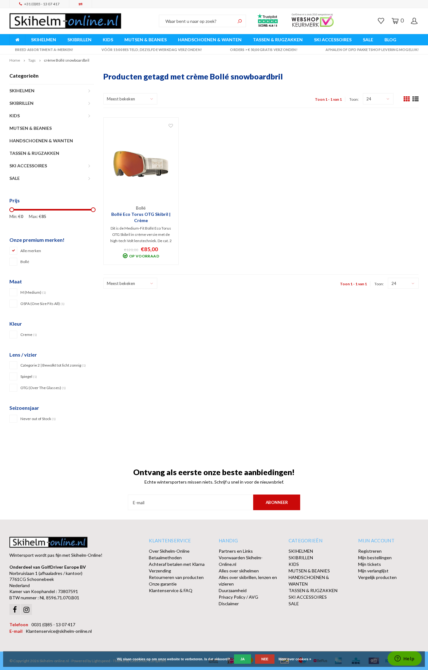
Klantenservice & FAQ (170, 590)
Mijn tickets (369, 564)
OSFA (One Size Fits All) (42, 303)
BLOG (390, 39)
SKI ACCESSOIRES (333, 39)
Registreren (370, 551)
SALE (368, 39)
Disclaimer (229, 603)
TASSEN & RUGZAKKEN (278, 39)
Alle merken (30, 250)
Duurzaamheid (233, 590)
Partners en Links (236, 551)
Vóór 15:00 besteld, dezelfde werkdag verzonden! (152, 50)
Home (14, 60)
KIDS (108, 39)
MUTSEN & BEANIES (145, 39)
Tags (32, 60)
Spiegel (28, 376)
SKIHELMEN (43, 39)
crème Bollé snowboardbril (66, 60)
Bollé (24, 261)
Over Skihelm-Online (169, 551)
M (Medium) (33, 292)
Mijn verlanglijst (373, 570)
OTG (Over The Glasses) (43, 387)
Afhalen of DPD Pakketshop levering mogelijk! (372, 50)
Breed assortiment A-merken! (44, 50)
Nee (264, 659)
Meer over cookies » (295, 659)
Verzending (160, 570)
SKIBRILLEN (79, 39)
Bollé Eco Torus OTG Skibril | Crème (140, 217)
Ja (242, 659)
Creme (28, 334)
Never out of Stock (38, 418)
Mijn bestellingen (375, 557)
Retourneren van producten (176, 577)
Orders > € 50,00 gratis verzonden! (263, 50)
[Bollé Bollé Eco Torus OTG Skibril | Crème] (141, 164)
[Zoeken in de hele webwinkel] (239, 21)
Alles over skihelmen (239, 570)
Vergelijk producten (377, 577)
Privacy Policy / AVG (238, 597)
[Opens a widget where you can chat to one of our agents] (404, 659)
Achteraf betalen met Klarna (177, 564)
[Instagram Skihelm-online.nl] (26, 609)
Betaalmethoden (165, 557)
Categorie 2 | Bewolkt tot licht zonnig (53, 365)
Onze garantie (163, 583)
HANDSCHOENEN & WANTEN (210, 39)
